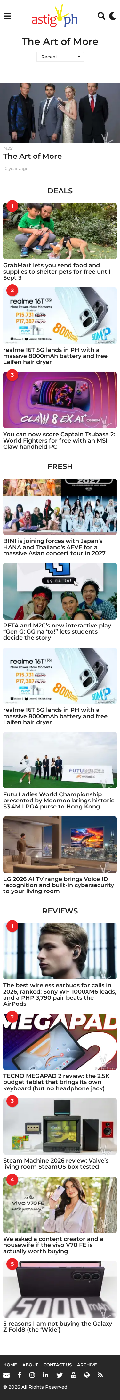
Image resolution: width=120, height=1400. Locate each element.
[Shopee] (87, 1375)
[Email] (6, 1375)
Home (10, 1364)
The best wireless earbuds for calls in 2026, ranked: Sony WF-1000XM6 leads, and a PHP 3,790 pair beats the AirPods (59, 994)
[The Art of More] (60, 113)
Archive (87, 1364)
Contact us (58, 1364)
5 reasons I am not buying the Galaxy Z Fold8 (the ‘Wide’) (57, 1326)
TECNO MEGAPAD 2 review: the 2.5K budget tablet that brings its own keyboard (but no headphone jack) (56, 1082)
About (30, 1364)
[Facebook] (19, 1375)
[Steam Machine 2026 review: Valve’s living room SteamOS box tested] (60, 1126)
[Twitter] (59, 1375)
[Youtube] (73, 1375)
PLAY (7, 148)
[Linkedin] (45, 1375)
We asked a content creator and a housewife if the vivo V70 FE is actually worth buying (53, 1245)
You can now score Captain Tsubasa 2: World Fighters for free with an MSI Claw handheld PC (59, 440)
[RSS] (100, 1375)
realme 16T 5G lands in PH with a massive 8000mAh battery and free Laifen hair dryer (55, 356)
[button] (7, 16)
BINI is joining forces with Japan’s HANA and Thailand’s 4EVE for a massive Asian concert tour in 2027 (54, 547)
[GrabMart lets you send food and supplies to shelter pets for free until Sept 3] (60, 231)
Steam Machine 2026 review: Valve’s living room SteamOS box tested (55, 1163)
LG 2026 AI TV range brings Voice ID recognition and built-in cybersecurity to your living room (58, 885)
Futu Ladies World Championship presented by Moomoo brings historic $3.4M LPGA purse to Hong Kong (58, 800)
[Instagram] (32, 1375)
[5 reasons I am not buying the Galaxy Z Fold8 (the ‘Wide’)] (60, 1289)
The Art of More (32, 156)
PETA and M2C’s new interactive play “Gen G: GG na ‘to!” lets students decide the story (57, 631)
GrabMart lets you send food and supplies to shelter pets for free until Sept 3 (56, 271)
